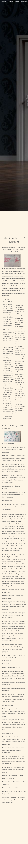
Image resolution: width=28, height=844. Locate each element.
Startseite (3, 1)
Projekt (17, 1)
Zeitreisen (11, 1)
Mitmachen (24, 1)
